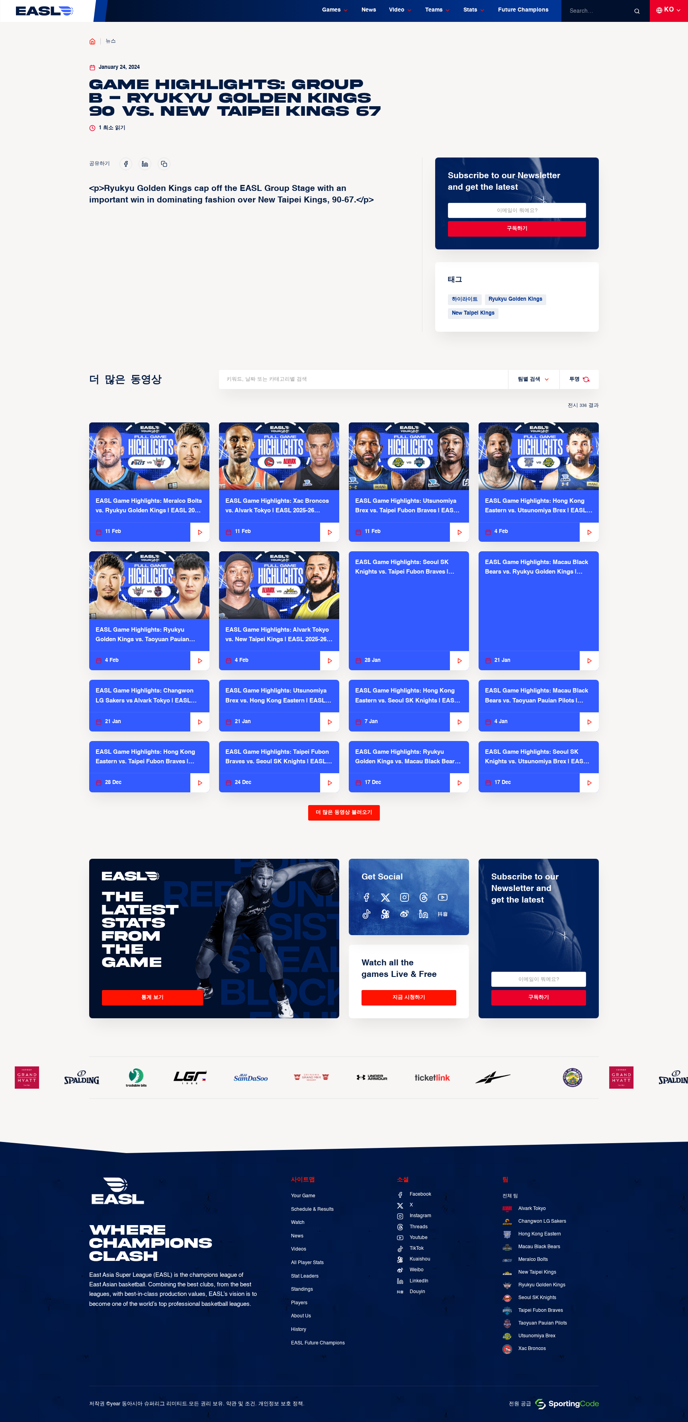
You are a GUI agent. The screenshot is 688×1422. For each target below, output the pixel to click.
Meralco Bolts (533, 1259)
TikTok (417, 1248)
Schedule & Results (312, 1209)
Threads (419, 1227)
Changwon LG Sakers (542, 1221)
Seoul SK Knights (537, 1298)
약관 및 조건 (240, 1403)
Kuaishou (420, 1259)
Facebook (420, 1194)
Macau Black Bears (539, 1247)
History (298, 1329)
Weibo (417, 1270)
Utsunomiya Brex (536, 1336)
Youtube (419, 1237)
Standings (302, 1289)
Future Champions (523, 10)
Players (299, 1303)
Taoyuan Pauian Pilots (542, 1323)
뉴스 (111, 41)
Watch (298, 1222)
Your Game (303, 1196)
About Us (301, 1316)
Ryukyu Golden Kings (515, 299)
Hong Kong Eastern (539, 1234)
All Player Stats (307, 1263)
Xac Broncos (532, 1348)
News (369, 10)
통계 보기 (152, 997)
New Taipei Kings (473, 313)
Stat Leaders (305, 1276)
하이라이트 (465, 299)
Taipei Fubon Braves (540, 1310)
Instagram (420, 1216)
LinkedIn (419, 1281)
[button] (335, 11)
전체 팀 (510, 1196)
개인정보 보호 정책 (280, 1403)
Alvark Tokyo (532, 1208)
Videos (298, 1249)
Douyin (417, 1292)
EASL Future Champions (318, 1343)
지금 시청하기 (409, 997)
